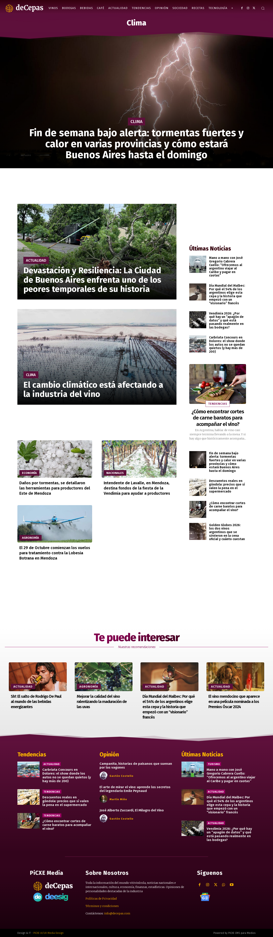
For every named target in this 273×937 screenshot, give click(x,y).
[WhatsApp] (223, 884)
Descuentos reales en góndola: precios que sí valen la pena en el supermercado (227, 486)
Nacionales (115, 473)
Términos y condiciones (102, 906)
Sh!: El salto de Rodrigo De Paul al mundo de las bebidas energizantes (36, 701)
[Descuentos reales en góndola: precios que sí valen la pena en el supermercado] (197, 487)
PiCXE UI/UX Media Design (48, 932)
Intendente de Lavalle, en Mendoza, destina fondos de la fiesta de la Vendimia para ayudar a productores (137, 488)
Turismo (214, 764)
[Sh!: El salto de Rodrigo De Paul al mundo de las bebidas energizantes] (38, 676)
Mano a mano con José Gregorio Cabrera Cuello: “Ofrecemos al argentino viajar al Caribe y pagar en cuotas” (226, 266)
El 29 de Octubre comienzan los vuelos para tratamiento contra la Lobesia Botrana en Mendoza (54, 553)
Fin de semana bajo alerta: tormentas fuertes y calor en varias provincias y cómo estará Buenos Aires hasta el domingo (227, 462)
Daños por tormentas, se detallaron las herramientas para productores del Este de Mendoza (54, 488)
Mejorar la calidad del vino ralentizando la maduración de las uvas (102, 701)
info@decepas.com (117, 913)
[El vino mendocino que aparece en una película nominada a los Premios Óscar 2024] (235, 676)
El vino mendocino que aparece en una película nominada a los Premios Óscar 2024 (234, 701)
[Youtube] (231, 884)
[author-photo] (104, 776)
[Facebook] (241, 8)
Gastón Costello (122, 775)
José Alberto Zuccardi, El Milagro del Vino (132, 810)
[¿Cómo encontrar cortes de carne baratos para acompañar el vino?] (217, 384)
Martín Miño (118, 799)
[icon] (205, 897)
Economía (29, 473)
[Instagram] (247, 8)
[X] (253, 8)
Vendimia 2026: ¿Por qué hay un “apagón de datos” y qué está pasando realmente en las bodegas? (226, 320)
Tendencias (217, 403)
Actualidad (36, 260)
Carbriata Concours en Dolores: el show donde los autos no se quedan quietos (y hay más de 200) (227, 344)
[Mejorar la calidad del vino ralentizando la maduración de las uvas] (104, 676)
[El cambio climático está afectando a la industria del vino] (96, 357)
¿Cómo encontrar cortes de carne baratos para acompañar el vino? (217, 417)
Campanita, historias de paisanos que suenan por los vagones (136, 766)
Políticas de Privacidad (101, 898)
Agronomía (30, 538)
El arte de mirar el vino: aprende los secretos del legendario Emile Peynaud (135, 789)
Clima (136, 121)
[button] (262, 8)
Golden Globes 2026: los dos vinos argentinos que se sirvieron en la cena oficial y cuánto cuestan (227, 532)
